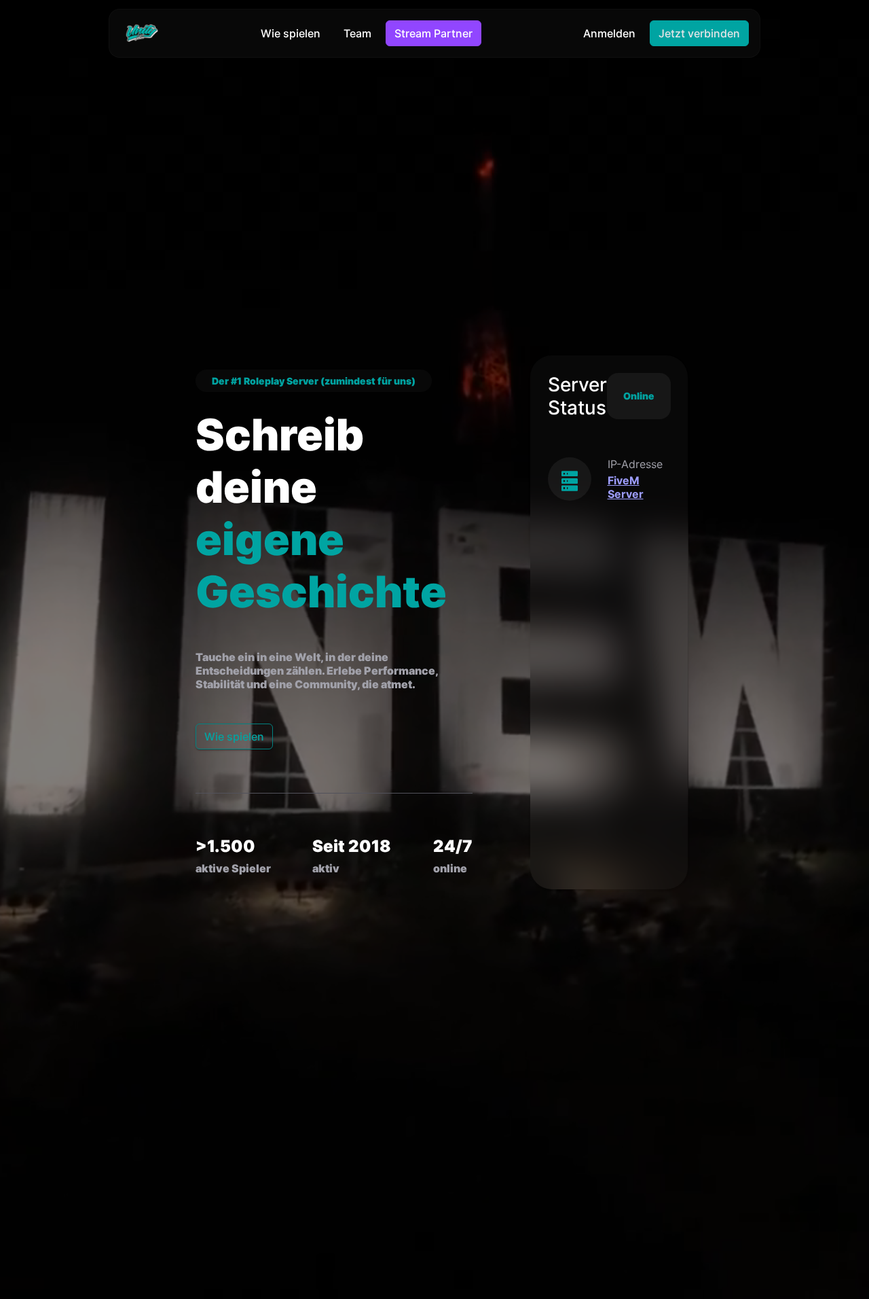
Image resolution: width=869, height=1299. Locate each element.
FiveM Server (626, 487)
